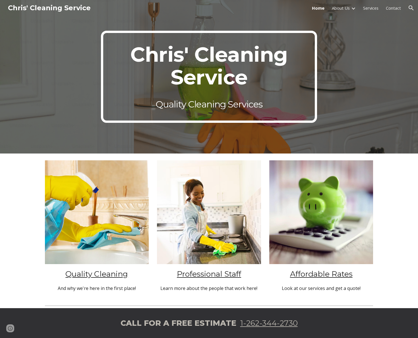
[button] (411, 8)
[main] (209, 77)
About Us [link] (341, 8)
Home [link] (318, 8)
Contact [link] (393, 8)
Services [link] (370, 8)
